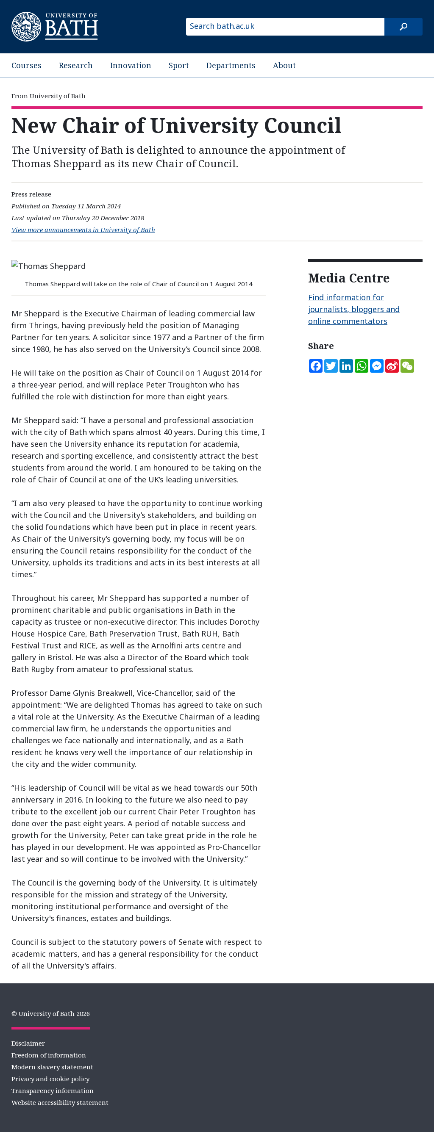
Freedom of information (48, 1055)
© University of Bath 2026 (50, 1013)
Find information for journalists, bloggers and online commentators (354, 309)
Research (76, 65)
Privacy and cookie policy (50, 1078)
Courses (26, 65)
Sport (179, 65)
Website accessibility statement (59, 1102)
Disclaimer (28, 1043)
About (284, 65)
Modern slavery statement (52, 1067)
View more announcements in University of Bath (83, 229)
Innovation (130, 65)
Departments (231, 65)
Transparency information (52, 1090)
